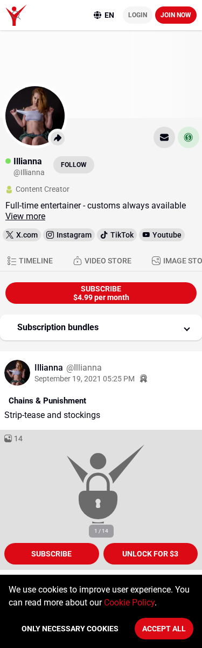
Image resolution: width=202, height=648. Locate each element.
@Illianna (84, 368)
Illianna (49, 368)
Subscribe (51, 553)
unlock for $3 (150, 553)
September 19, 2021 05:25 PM (84, 378)
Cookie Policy (129, 602)
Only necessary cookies (70, 628)
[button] (101, 327)
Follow (74, 165)
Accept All (164, 628)
